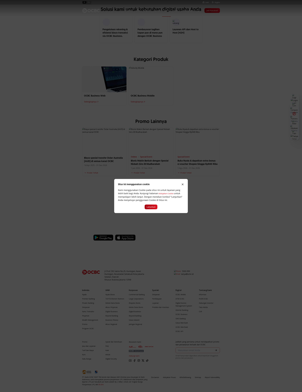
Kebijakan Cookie (166, 193)
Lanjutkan (151, 207)
